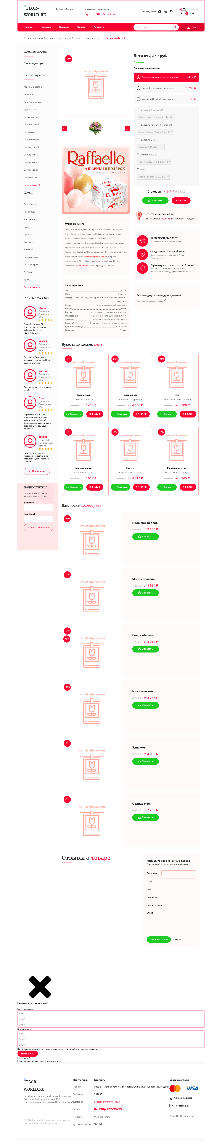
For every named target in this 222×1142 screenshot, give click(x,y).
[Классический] (92, 707)
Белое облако (142, 635)
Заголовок (152, 897)
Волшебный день (145, 523)
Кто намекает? (24, 1029)
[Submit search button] (174, 27)
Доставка (64, 27)
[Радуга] (130, 446)
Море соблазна (143, 579)
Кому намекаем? (25, 1009)
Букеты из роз (92, 38)
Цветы (28, 192)
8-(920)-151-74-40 (103, 14)
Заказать (75, 414)
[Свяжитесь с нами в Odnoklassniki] (159, 11)
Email (149, 881)
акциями (165, 218)
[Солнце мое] (92, 819)
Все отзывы (39, 471)
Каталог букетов (71, 38)
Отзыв (150, 912)
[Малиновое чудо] (176, 446)
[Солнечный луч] (83, 446)
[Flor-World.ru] (36, 11)
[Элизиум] (92, 763)
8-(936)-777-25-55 (108, 1109)
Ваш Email (29, 514)
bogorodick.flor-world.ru (44, 1120)
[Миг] (176, 373)
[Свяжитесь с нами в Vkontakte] (165, 12)
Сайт (149, 889)
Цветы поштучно (35, 51)
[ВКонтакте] (96, 1124)
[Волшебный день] (92, 539)
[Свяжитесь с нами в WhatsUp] (171, 11)
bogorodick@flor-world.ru (107, 1101)
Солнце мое (141, 804)
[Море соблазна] (92, 595)
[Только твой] (83, 373)
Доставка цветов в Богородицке (41, 38)
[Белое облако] (92, 651)
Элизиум (138, 748)
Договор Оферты (82, 1124)
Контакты (98, 27)
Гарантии (46, 27)
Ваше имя (29, 502)
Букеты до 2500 (34, 63)
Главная (28, 27)
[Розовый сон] (130, 373)
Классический (142, 691)
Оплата (81, 27)
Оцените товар (154, 905)
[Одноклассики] (100, 1124)
